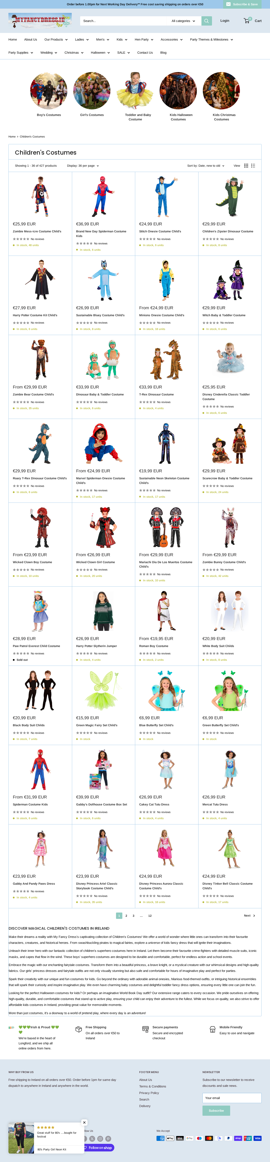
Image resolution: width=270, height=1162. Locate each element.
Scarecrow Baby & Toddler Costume (227, 478)
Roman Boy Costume (153, 646)
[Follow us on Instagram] (100, 1139)
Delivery (145, 1106)
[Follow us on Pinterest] (108, 1139)
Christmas (72, 52)
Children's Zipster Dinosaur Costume (227, 231)
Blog (163, 52)
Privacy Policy (149, 1093)
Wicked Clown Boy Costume (32, 562)
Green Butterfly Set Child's (220, 725)
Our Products (54, 39)
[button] (84, 1122)
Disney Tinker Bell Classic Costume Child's (227, 886)
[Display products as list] (253, 166)
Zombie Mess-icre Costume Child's (37, 231)
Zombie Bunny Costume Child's (224, 562)
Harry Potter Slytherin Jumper (96, 646)
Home (12, 39)
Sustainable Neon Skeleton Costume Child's (164, 481)
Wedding (46, 52)
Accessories (169, 39)
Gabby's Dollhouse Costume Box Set (101, 804)
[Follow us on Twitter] (92, 1139)
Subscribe (216, 1110)
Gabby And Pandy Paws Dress (34, 883)
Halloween (98, 52)
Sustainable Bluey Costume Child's (100, 315)
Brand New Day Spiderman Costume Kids (101, 234)
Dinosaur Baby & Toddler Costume (100, 394)
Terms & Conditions (152, 1086)
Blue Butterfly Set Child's (156, 725)
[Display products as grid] (246, 166)
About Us (30, 39)
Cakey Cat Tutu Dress (154, 804)
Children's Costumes (32, 136)
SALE (121, 52)
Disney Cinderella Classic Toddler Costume (226, 397)
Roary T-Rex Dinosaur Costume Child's (40, 478)
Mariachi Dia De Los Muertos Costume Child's (165, 564)
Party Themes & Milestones (209, 39)
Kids (120, 39)
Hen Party (142, 39)
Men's (100, 39)
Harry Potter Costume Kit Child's (35, 315)
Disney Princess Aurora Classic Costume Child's (161, 886)
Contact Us (145, 52)
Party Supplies (18, 52)
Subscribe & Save (245, 4)
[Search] (206, 21)
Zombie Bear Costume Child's (33, 394)
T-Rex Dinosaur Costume (156, 394)
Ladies (79, 39)
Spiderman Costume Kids (30, 804)
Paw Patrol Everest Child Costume (36, 646)
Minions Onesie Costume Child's (161, 315)
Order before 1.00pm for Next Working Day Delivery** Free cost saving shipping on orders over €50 (135, 4)
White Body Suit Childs (218, 646)
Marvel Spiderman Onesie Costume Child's (100, 481)
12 (150, 915)
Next (247, 915)
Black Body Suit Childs (29, 725)
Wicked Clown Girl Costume (95, 562)
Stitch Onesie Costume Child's (160, 231)
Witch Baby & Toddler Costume (224, 315)
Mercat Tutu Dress (215, 804)
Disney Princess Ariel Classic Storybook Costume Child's (96, 886)
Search (144, 1099)
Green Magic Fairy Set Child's (96, 725)
